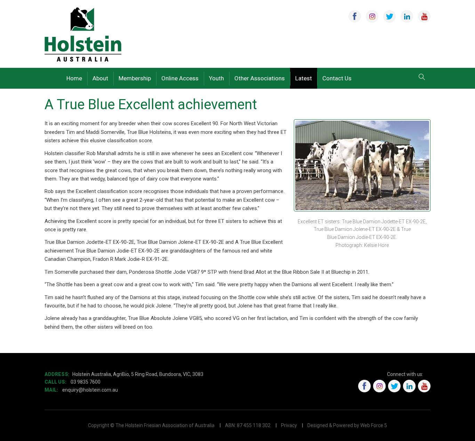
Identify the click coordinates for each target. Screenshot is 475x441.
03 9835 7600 (85, 382)
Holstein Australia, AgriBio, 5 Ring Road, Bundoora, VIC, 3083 (137, 374)
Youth (216, 78)
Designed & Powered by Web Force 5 (347, 425)
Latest (303, 78)
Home (74, 78)
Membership (135, 78)
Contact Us (337, 78)
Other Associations (259, 78)
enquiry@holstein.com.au (90, 390)
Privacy (289, 425)
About (100, 78)
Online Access (180, 78)
